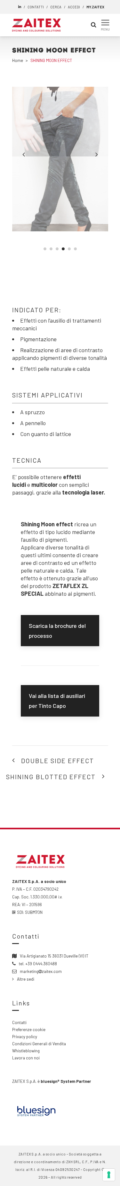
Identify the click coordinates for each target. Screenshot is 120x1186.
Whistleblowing (26, 1050)
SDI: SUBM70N (30, 912)
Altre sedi (25, 979)
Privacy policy (24, 1036)
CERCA (55, 7)
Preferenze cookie (28, 1029)
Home (17, 60)
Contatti (19, 1022)
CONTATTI (36, 7)
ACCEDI (74, 7)
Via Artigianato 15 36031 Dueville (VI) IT (54, 956)
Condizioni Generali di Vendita (39, 1043)
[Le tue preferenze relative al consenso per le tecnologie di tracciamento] (109, 1175)
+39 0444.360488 (41, 963)
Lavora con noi (26, 1057)
